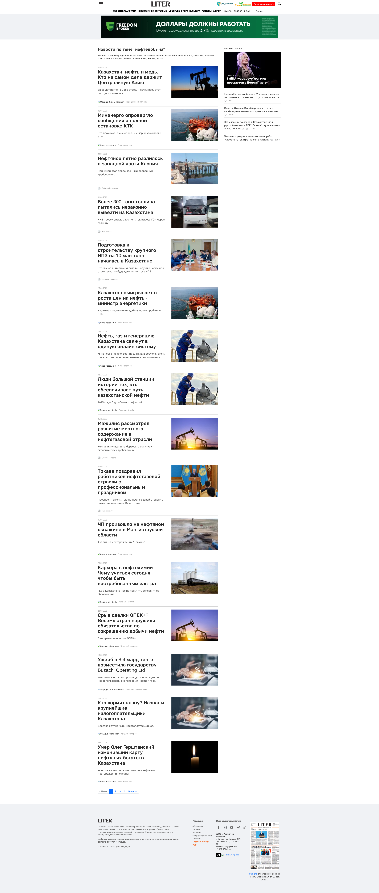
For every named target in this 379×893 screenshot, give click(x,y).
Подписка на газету (264, 4)
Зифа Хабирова (109, 458)
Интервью (161, 11)
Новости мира (146, 11)
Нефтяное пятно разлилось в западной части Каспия (130, 161)
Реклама (196, 829)
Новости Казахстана (124, 11)
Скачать (253, 874)
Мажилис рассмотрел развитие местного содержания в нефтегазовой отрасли (125, 431)
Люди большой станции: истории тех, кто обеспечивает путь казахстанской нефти (127, 387)
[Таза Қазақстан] (243, 4)
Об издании (197, 826)
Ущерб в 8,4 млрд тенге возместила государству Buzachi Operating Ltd (127, 665)
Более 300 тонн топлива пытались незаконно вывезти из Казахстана (126, 207)
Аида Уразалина (125, 145)
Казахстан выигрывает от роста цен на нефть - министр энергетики (128, 298)
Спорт (184, 11)
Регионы (206, 11)
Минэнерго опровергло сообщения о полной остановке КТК (125, 121)
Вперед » (132, 791)
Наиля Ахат (107, 232)
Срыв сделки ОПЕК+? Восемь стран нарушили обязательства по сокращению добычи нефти (131, 623)
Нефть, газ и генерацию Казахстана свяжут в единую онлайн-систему (127, 341)
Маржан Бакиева (110, 279)
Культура (194, 11)
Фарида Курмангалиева (136, 102)
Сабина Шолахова (110, 188)
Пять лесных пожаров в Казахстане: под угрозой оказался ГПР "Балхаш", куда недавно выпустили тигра (252, 125)
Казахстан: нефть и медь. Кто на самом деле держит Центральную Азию (130, 77)
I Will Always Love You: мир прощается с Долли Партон (248, 80)
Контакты (196, 839)
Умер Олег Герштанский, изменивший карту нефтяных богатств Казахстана (127, 755)
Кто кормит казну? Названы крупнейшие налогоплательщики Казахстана (131, 710)
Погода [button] (260, 11)
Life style (174, 11)
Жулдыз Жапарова (129, 646)
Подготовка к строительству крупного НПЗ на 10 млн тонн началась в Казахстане (127, 253)
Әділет (217, 11)
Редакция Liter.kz (126, 410)
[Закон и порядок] (226, 4)
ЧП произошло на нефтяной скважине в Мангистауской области (131, 530)
